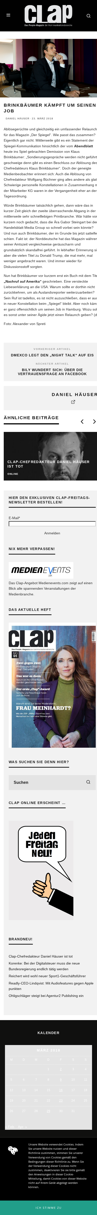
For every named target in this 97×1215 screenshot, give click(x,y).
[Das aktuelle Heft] (52, 746)
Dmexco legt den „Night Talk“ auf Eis (52, 355)
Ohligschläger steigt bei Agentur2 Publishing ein (46, 996)
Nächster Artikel (52, 363)
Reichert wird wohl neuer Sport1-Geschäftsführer (47, 976)
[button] (48, 1208)
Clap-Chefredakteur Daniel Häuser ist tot (41, 956)
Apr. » (22, 1127)
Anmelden (52, 533)
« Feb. (10, 1127)
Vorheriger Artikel (52, 349)
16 (61, 1090)
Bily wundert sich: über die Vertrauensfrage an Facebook (52, 372)
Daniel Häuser (17, 118)
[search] (88, 782)
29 (48, 1111)
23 (61, 1100)
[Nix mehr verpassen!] (41, 577)
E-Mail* (14, 518)
